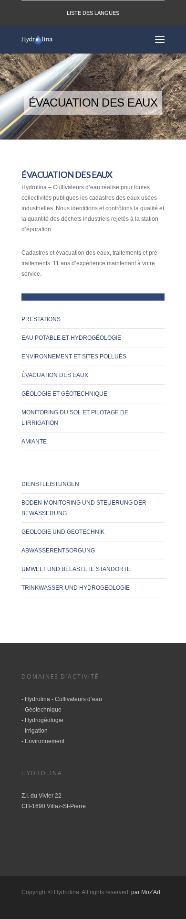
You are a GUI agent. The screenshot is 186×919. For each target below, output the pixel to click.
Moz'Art (150, 892)
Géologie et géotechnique (64, 393)
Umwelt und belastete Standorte (76, 569)
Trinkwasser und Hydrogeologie (75, 587)
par (136, 892)
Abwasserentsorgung (58, 550)
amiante (34, 441)
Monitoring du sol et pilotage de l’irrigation (74, 417)
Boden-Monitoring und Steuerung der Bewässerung (83, 508)
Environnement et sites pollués (73, 356)
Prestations (41, 319)
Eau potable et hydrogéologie (71, 338)
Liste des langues (93, 13)
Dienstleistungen (50, 484)
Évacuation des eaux (54, 375)
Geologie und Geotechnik (62, 532)
